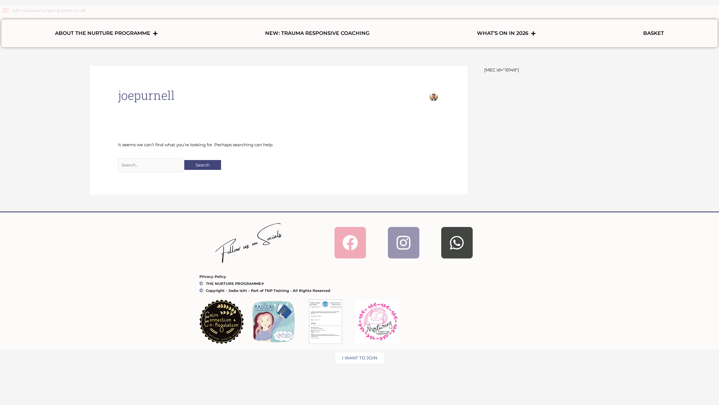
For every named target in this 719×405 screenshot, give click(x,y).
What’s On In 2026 (502, 33)
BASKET (653, 33)
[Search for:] (151, 165)
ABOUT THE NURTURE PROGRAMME (102, 33)
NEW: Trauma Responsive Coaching (317, 33)
